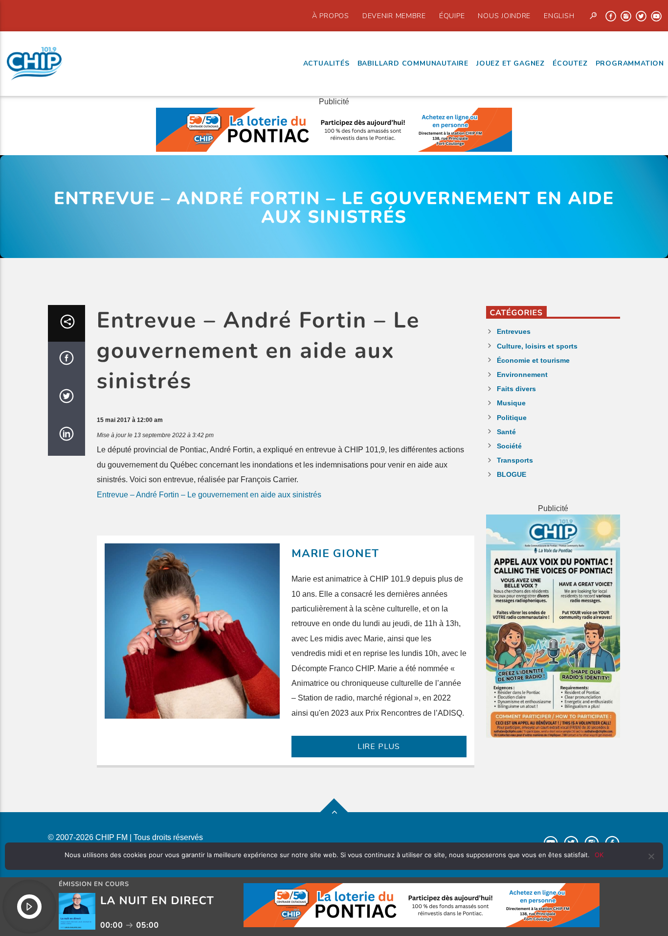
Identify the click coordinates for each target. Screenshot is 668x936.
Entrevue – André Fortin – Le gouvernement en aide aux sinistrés (209, 495)
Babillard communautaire (412, 63)
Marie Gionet (335, 553)
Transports (515, 460)
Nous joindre (504, 16)
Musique (511, 403)
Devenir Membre (394, 16)
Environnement (522, 374)
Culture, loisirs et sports (537, 346)
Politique (512, 417)
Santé (506, 432)
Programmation (630, 63)
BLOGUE (511, 474)
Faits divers (516, 389)
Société (509, 446)
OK (599, 855)
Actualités (326, 63)
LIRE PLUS (378, 746)
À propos (330, 16)
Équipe (452, 16)
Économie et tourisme (533, 360)
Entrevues (514, 331)
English (559, 16)
